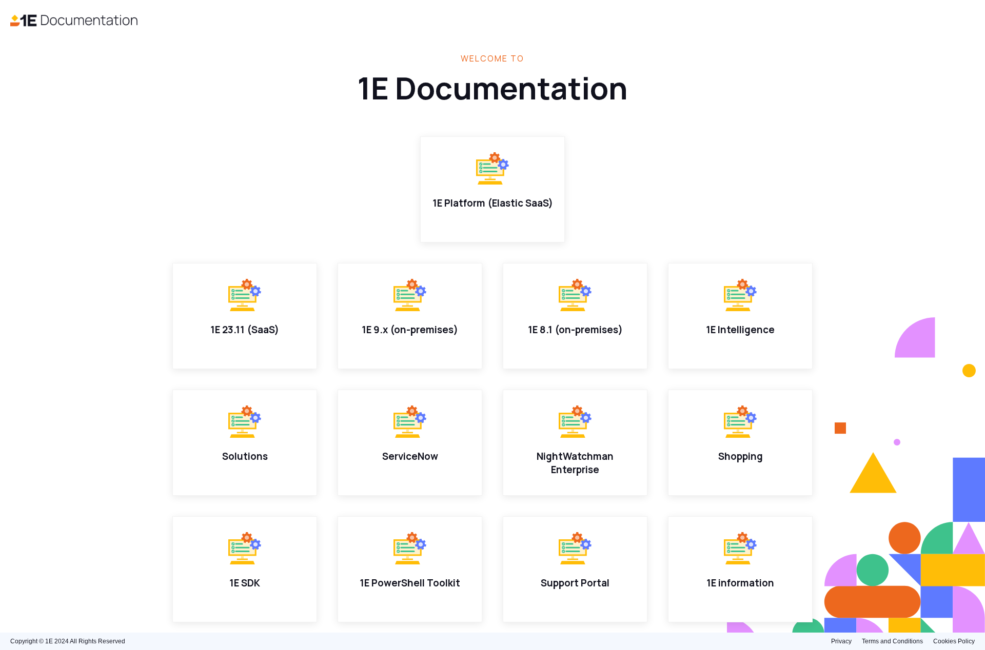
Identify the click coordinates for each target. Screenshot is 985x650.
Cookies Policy (954, 641)
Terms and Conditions (892, 641)
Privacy (841, 641)
